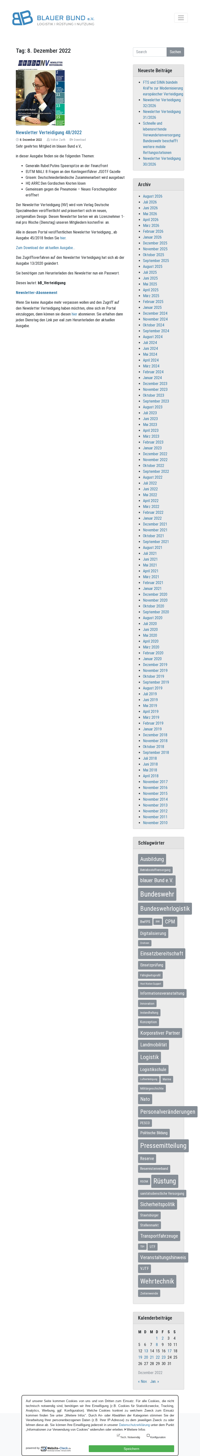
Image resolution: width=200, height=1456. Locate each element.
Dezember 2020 (155, 594)
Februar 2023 (153, 442)
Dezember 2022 (155, 454)
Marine (167, 1079)
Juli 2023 (150, 413)
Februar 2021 (153, 582)
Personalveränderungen (167, 1111)
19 (140, 1357)
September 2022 (156, 471)
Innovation (147, 1003)
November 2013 (155, 805)
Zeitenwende (149, 1293)
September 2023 (156, 401)
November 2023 (155, 389)
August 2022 (152, 477)
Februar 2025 (153, 301)
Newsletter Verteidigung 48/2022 (49, 132)
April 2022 (151, 500)
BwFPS (145, 922)
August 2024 (152, 336)
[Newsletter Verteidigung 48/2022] (40, 90)
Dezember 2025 (155, 243)
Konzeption (148, 1022)
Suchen (175, 52)
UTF (152, 1247)
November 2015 (155, 793)
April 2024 (151, 360)
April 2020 (151, 641)
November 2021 (155, 530)
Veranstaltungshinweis (163, 1257)
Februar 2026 (153, 231)
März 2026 (151, 225)
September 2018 (156, 752)
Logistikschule (153, 1069)
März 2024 (151, 366)
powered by (33, 1447)
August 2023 (152, 407)
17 (169, 1351)
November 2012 (155, 811)
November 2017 (155, 781)
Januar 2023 (152, 448)
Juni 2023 (150, 418)
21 (152, 1357)
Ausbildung (152, 859)
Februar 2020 (153, 653)
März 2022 (151, 506)
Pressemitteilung (163, 1146)
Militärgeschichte (152, 1088)
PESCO (145, 1123)
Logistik (149, 1057)
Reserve (147, 1158)
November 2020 (155, 600)
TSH (142, 1246)
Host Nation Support (150, 983)
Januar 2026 (152, 237)
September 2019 (156, 682)
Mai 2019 (150, 705)
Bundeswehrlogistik (165, 908)
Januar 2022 (152, 518)
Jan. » (154, 1381)
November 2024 (155, 319)
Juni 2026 (150, 208)
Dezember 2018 (155, 735)
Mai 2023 (150, 424)
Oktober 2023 (153, 395)
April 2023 (151, 430)
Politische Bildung (154, 1133)
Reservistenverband (154, 1168)
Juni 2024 (150, 348)
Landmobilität (153, 1045)
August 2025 (152, 266)
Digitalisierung (153, 933)
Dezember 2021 (155, 524)
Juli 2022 (150, 483)
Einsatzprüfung (151, 965)
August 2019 (152, 688)
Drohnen (144, 943)
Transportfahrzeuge (159, 1236)
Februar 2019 (153, 723)
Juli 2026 (150, 202)
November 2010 (155, 822)
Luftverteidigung (148, 1079)
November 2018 (155, 740)
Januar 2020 (152, 659)
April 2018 (151, 776)
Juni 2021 (150, 559)
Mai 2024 (150, 354)
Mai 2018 (150, 770)
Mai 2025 (150, 284)
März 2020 (151, 647)
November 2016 (155, 787)
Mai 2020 (150, 635)
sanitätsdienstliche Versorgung (162, 1193)
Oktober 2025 (153, 255)
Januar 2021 (152, 588)
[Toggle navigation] (181, 18)
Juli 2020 (150, 623)
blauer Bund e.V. (156, 880)
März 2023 (151, 436)
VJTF (144, 1268)
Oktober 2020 (153, 606)
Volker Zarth (57, 140)
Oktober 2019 (153, 676)
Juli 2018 (150, 758)
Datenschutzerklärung (134, 1425)
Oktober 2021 (153, 536)
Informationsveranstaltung (162, 993)
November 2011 (155, 817)
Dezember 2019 (155, 664)
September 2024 (156, 331)
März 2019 (151, 717)
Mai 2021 (150, 565)
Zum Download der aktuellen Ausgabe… (45, 247)
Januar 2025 (152, 307)
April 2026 (151, 219)
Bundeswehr (157, 894)
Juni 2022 (150, 489)
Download (80, 140)
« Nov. (142, 1381)
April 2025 (151, 290)
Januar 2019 (152, 729)
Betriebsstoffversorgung (155, 870)
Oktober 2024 (153, 325)
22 (158, 1357)
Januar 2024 (152, 377)
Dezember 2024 (155, 313)
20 (146, 1357)
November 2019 (155, 670)
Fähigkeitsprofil (150, 975)
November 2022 (155, 459)
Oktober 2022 (153, 465)
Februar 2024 (153, 372)
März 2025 (151, 295)
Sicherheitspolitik (157, 1204)
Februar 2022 (153, 512)
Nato (145, 1099)
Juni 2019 (150, 700)
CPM (170, 922)
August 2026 (152, 196)
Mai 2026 (150, 214)
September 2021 (156, 541)
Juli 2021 (150, 553)
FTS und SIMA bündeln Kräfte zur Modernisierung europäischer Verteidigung (163, 88)
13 (146, 1351)
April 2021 (151, 571)
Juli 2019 (150, 694)
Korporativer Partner (160, 1033)
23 (164, 1357)
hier (63, 238)
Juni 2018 (150, 764)
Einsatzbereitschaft (161, 953)
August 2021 (152, 547)
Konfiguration (158, 1437)
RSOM (144, 1181)
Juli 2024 (150, 342)
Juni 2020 (150, 629)
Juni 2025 (150, 278)
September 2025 (156, 260)
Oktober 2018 (153, 746)
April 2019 (151, 711)
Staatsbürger (149, 1215)
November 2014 (155, 799)
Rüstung (164, 1181)
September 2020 (156, 612)
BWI (158, 921)
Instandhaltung (149, 1012)
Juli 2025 (150, 272)
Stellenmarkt (149, 1225)
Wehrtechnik (157, 1281)
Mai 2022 (150, 495)
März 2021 (151, 577)
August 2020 (152, 618)
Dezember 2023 (155, 383)
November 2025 (155, 249)
